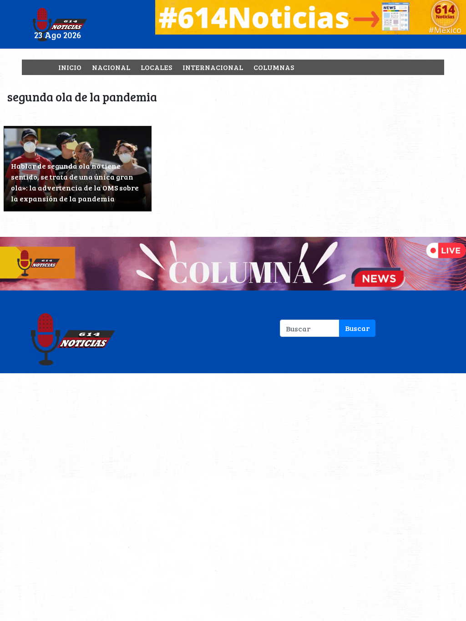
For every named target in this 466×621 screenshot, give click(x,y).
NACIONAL (111, 67)
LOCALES (156, 67)
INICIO (69, 67)
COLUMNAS (273, 67)
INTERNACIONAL (212, 67)
